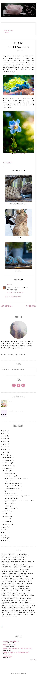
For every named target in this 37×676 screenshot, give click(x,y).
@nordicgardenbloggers (8, 554)
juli (6, 471)
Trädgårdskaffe (6, 609)
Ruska (29, 597)
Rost (25, 597)
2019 (4, 441)
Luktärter (4, 585)
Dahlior (23, 562)
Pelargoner (27, 590)
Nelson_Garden (20, 586)
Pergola (4, 592)
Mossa (27, 585)
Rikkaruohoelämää (9, 645)
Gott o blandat (13, 569)
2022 (4, 433)
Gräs (19, 569)
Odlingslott (10, 590)
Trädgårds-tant (10, 473)
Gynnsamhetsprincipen (15, 571)
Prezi (24, 593)
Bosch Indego (5, 561)
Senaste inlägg (7, 306)
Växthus (8, 614)
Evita (15, 566)
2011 (4, 532)
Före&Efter (22, 568)
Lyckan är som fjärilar (13, 491)
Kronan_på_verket (12, 581)
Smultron (31, 600)
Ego (26, 564)
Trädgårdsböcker (18, 607)
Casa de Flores (9, 562)
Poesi (20, 593)
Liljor (23, 583)
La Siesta (30, 581)
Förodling (4, 569)
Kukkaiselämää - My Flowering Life (16, 652)
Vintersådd (22, 612)
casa (3, 562)
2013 (4, 527)
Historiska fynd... (12, 476)
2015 (4, 452)
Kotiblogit (9, 506)
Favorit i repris (11, 508)
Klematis (21, 578)
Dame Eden (29, 562)
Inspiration (10, 574)
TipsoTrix (21, 605)
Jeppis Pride (9, 481)
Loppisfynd (29, 583)
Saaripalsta (7, 656)
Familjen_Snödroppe (23, 566)
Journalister (25, 574)
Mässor (12, 586)
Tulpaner (23, 609)
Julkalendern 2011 (6, 576)
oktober (7, 463)
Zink (32, 614)
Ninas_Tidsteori (5, 588)
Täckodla (29, 609)
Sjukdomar (17, 600)
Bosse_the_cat (14, 561)
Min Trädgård (20, 585)
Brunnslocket (23, 561)
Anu (8, 285)
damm (3, 564)
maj (6, 514)
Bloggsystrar (15, 557)
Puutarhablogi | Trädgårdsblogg (10, 595)
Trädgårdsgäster (28, 607)
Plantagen (4, 593)
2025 (4, 431)
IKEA (25, 573)
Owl (22, 590)
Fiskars (31, 566)
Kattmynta (4, 578)
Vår (27, 612)
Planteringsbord (12, 593)
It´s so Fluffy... (11, 493)
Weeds (13, 614)
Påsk (22, 595)
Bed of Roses (22, 556)
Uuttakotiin (5, 610)
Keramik (9, 163)
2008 (4, 540)
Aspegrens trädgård (7, 556)
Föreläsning (29, 568)
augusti (7, 468)
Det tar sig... (10, 503)
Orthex (17, 590)
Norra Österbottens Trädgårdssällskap (17, 648)
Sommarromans (6, 602)
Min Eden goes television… (16, 411)
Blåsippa (20, 559)
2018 (4, 444)
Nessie (27, 586)
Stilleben (27, 602)
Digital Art (9, 564)
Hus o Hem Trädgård (7, 573)
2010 (4, 535)
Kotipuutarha (20, 580)
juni (6, 511)
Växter (3, 614)
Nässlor (28, 588)
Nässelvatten (21, 588)
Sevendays (29, 598)
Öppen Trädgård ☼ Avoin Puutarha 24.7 (19, 501)
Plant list (6, 32)
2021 (4, 436)
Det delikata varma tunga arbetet (17, 496)
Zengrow (27, 614)
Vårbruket (32, 612)
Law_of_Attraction (6, 583)
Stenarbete (14, 602)
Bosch (25, 559)
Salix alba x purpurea (12, 598)
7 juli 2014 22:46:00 (15, 293)
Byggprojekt (31, 561)
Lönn (9, 585)
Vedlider (25, 610)
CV (18, 562)
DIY (14, 564)
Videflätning (10, 612)
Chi (16, 562)
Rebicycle (31, 595)
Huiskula (24, 571)
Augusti (16, 556)
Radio (26, 595)
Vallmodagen (17, 610)
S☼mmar (4, 598)
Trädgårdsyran (15, 609)
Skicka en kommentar (13, 297)
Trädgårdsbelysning (7, 607)
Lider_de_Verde (16, 583)
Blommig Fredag (6, 559)
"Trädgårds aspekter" (13, 488)
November (13, 588)
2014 (4, 455)
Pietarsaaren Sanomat (13, 592)
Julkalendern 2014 (17, 576)
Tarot (16, 605)
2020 (4, 439)
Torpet (33, 605)
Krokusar (4, 581)
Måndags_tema (5, 586)
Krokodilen (29, 580)
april (7, 516)
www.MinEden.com (19, 153)
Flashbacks (4, 568)
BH (28, 556)
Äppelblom (4, 615)
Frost (10, 568)
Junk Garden (27, 576)
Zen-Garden (20, 614)
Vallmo (11, 610)
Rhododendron (6, 597)
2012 (4, 530)
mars (6, 519)
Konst (32, 578)
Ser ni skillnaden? (12, 498)
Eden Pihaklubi (20, 564)
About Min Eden (8, 30)
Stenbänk (20, 602)
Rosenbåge (14, 597)
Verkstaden (32, 610)
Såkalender (4, 605)
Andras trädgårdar (22, 554)
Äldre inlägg (30, 306)
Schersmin (23, 598)
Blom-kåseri (23, 557)
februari (8, 522)
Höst (15, 573)
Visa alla (33, 659)
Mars (13, 585)
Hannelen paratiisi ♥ (11, 641)
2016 (4, 449)
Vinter (16, 612)
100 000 (11, 401)
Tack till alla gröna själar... (17, 478)
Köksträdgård (22, 581)
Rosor (20, 597)
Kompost (26, 578)
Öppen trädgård (12, 615)
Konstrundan (5, 580)
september (8, 465)
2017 (4, 447)
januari (7, 524)
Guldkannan (26, 569)
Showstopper (9, 600)
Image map (30, 573)
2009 (4, 538)
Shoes (3, 600)
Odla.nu (4, 590)
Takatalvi (11, 605)
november (8, 460)
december (8, 457)
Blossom (14, 559)
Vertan (3, 612)
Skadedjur (24, 600)
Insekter (4, 574)
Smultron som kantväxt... (14, 483)
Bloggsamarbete (6, 557)
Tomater (28, 605)
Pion (28, 592)
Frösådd (15, 568)
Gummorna (4, 571)
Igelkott (20, 573)
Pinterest (22, 592)
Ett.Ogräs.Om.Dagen (7, 566)
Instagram (17, 574)
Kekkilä (10, 578)
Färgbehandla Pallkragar (14, 486)
